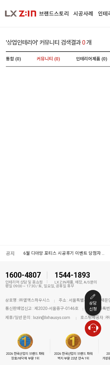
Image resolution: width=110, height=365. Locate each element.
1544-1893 (72, 275)
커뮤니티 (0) (48, 59)
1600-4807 (23, 275)
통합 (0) (13, 59)
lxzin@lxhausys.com (51, 317)
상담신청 (93, 306)
